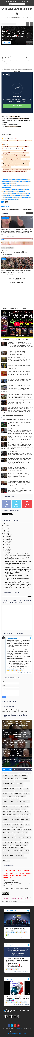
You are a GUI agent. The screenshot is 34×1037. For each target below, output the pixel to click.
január (6, 552)
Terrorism (5, 845)
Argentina (18, 778)
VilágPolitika (17, 11)
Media (22, 824)
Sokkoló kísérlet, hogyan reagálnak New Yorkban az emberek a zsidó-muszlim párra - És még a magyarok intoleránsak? (20, 453)
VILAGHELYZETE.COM (18, 1028)
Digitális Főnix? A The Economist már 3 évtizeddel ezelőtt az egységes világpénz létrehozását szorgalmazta (20, 396)
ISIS (2, 239)
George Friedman (24, 806)
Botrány (19, 788)
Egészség (8, 796)
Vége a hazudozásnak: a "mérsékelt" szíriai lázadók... (18, 554)
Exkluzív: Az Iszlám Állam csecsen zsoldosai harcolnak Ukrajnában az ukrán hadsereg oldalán (16, 271)
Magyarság (16, 824)
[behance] (22, 1)
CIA (13, 791)
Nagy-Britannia (19, 827)
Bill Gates (20, 783)
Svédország (16, 840)
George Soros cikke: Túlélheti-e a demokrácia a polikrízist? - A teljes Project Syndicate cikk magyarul (19, 359)
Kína (22, 819)
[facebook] (6, 1)
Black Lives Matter (8, 786)
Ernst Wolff (6, 798)
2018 (5, 531)
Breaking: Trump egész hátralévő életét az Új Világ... (18, 555)
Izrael (28, 814)
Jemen (4, 817)
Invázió (9, 814)
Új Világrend (6, 860)
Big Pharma (6, 783)
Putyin (22, 835)
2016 (5, 589)
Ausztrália (6, 780)
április (6, 547)
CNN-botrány (19, 791)
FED (17, 801)
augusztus (7, 541)
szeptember (8, 539)
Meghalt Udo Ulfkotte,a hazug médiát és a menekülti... (15, 563)
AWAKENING (13, 773)
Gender (22, 804)
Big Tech (13, 783)
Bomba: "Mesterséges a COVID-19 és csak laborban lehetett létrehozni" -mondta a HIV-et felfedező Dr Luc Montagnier (20, 438)
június (6, 544)
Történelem (6, 850)
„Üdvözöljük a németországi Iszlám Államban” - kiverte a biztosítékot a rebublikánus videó (19, 424)
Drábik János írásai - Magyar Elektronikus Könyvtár (15, 711)
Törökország (14, 850)
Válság (19, 853)
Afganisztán (21, 773)
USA (21, 850)
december (7, 535)
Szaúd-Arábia (19, 842)
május (6, 546)
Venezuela (12, 853)
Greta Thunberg (15, 809)
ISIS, (15, 39)
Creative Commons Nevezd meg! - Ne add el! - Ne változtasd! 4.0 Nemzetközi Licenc (15, 899)
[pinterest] (13, 1)
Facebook (22, 801)
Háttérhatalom (7, 811)
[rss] (20, 1)
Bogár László (18, 786)
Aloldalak (17, 769)
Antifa (4, 778)
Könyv (27, 819)
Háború (4, 259)
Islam (23, 814)
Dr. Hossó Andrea (7, 793)
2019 (5, 530)
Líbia (20, 822)
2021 (5, 527)
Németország (6, 829)
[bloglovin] (15, 1)
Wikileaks (25, 853)
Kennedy (25, 817)
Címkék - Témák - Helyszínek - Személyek (7, 770)
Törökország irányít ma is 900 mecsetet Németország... (15, 573)
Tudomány (21, 847)
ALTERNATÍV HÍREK (6, 1031)
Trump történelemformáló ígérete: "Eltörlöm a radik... (18, 561)
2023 (5, 524)
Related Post (5, 213)
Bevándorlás (5, 218)
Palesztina (24, 832)
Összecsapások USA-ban (9, 858)
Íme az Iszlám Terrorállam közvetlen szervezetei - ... (18, 569)
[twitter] (9, 1)
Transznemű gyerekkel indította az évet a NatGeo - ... (18, 582)
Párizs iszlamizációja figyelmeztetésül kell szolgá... (17, 571)
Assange (25, 778)
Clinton (27, 791)
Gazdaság (15, 804)
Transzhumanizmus (15, 845)
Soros (29, 837)
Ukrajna (26, 850)
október (7, 538)
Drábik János (18, 793)
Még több (30, 213)
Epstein (23, 796)
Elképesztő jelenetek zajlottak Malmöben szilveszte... (18, 585)
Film (28, 801)
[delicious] (27, 1)
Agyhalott (5, 775)
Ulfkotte (5, 853)
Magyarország (7, 824)
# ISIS (6, 202)
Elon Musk (16, 796)
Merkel (27, 824)
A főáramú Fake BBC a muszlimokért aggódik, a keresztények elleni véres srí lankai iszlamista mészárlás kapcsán (14, 252)
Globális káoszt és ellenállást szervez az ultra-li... (17, 566)
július (6, 542)
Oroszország (6, 832)
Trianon (25, 845)
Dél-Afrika (26, 793)
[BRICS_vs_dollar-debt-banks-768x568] (9, 418)
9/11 (7, 773)
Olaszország (27, 829)
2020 (5, 528)
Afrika (28, 773)
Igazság (19, 811)
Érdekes (12, 855)
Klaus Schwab (6, 819)
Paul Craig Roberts (8, 835)
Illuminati (25, 811)
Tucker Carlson (12, 847)
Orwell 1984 (15, 832)
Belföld (17, 780)
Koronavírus (15, 819)
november (7, 536)
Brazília (26, 788)
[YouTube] (21, 1025)
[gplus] (11, 1)
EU (3, 796)
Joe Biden (10, 817)
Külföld (5, 822)
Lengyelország (13, 822)
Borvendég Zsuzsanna (9, 788)
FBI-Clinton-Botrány (8, 801)
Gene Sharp (6, 806)
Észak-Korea (19, 855)
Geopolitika (14, 806)
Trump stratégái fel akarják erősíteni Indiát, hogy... (17, 557)
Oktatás (19, 829)
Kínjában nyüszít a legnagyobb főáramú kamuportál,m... (15, 559)
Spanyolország (7, 840)
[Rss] (24, 1025)
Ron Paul (14, 837)
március (7, 549)
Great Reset (6, 809)
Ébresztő (5, 855)
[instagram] (25, 1)
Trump (4, 847)
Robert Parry (6, 837)
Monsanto (5, 827)
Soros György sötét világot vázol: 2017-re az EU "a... (18, 587)
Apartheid (10, 778)
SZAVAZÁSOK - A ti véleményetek (27, 770)
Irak (14, 814)
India (4, 814)
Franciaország (7, 804)
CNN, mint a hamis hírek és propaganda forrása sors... (17, 575)
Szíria (26, 842)
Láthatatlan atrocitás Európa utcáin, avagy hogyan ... (18, 567)
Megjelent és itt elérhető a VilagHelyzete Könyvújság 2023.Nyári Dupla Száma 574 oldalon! (19, 402)
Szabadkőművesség (8, 842)
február (7, 550)
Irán (19, 814)
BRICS (12, 780)
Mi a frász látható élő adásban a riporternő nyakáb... (18, 584)
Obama (13, 829)
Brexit (4, 791)
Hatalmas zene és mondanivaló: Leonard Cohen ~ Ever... (17, 578)
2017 (5, 533)
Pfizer (17, 835)
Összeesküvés (22, 858)
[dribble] (18, 1)
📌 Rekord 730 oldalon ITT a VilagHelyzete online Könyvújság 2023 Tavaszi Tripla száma (20, 490)
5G (3, 773)
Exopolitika (14, 798)
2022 (5, 525)
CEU (9, 791)
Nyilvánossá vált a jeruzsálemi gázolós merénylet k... (18, 581)
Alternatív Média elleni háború (18, 775)
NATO (11, 827)
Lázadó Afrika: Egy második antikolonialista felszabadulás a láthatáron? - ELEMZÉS (18, 353)
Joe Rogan (18, 817)
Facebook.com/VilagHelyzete (21, 118)
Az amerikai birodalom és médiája (10, 709)
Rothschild (22, 837)
